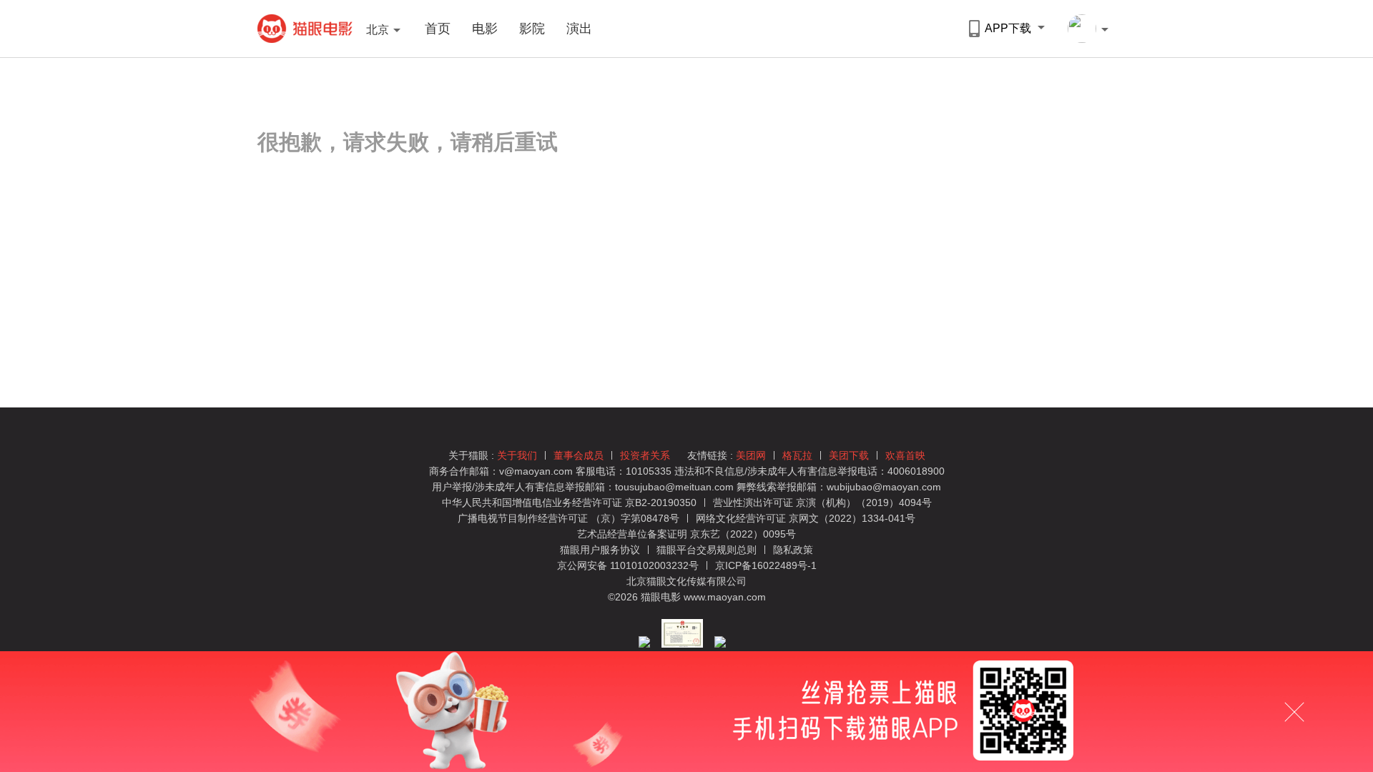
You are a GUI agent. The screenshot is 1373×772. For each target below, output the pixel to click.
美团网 (751, 455)
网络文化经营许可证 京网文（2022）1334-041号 (805, 518)
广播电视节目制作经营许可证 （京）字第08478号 (568, 518)
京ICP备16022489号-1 (766, 565)
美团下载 (849, 455)
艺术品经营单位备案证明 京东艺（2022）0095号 (686, 534)
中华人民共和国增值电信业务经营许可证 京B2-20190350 (569, 502)
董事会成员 (578, 455)
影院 (532, 28)
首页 (438, 28)
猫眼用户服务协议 (601, 549)
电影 (485, 28)
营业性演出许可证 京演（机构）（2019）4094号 (822, 502)
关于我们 (517, 455)
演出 (579, 28)
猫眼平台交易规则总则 (707, 549)
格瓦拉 (797, 455)
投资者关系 (645, 455)
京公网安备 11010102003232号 (628, 565)
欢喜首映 (905, 455)
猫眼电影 (305, 28)
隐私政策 (793, 549)
